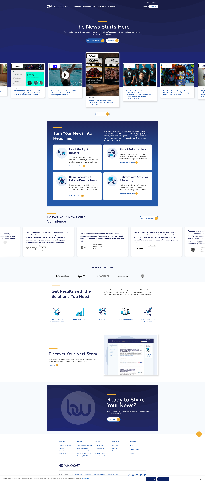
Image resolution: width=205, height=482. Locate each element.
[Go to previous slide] (5, 242)
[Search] (144, 2)
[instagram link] (145, 475)
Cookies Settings (151, 479)
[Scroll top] (199, 434)
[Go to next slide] (200, 242)
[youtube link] (137, 474)
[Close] (200, 479)
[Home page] (57, 6)
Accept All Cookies (163, 479)
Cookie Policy (85, 478)
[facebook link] (141, 475)
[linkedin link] (133, 475)
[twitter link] (129, 475)
